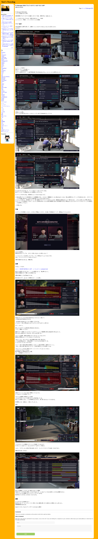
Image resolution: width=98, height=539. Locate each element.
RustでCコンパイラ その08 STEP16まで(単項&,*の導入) (7, 41)
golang (2, 99)
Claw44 (2, 56)
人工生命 (3, 111)
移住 (2, 123)
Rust (2, 88)
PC (2, 82)
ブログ (2, 110)
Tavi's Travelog (8, 2)
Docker (2, 59)
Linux (2, 73)
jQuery (2, 100)
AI (1, 51)
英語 (2, 127)
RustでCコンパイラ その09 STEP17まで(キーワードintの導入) (7, 37)
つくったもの (4, 101)
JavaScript (3, 70)
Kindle (2, 71)
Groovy (2, 65)
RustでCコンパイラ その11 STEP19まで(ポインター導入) (7, 30)
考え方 (2, 124)
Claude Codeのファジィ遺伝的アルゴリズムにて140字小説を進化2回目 (7, 45)
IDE (2, 67)
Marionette (3, 77)
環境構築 (3, 121)
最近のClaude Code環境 (7, 22)
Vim (2, 93)
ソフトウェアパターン (5, 106)
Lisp (2, 74)
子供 (2, 117)
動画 (2, 114)
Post (26, 534)
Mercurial (3, 79)
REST (2, 85)
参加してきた (4, 115)
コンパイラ (3, 104)
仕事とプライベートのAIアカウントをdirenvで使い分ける (7, 19)
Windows (3, 94)
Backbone (3, 52)
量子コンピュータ (4, 131)
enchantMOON (4, 97)
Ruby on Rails (4, 87)
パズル (2, 108)
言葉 (2, 128)
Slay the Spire (4, 92)
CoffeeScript (3, 57)
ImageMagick (4, 68)
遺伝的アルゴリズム (5, 130)
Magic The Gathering (5, 76)
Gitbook (2, 63)
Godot (2, 64)
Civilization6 (3, 55)
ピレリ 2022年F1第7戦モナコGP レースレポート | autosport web (31, 269)
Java (2, 69)
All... (12, 47)
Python (2, 83)
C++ (2, 53)
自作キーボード (4, 125)
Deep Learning (4, 58)
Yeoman (2, 95)
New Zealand (3, 80)
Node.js (2, 81)
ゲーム (2, 103)
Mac (2, 75)
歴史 (2, 120)
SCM (2, 89)
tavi (2, 11)
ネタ (2, 107)
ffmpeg (2, 98)
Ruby (2, 86)
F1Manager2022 (4, 61)
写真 (2, 113)
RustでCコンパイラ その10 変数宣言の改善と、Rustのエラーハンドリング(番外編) (7, 33)
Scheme (3, 91)
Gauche (2, 62)
